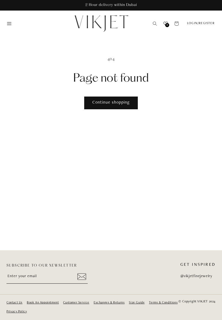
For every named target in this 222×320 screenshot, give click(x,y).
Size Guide (137, 302)
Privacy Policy (16, 311)
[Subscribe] (82, 277)
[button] (155, 24)
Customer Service (76, 302)
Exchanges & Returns (109, 302)
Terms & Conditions (163, 302)
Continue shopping (111, 103)
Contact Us (14, 302)
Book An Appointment (43, 302)
